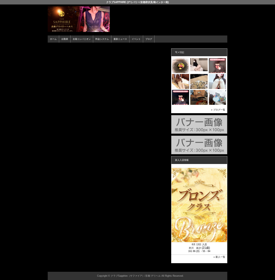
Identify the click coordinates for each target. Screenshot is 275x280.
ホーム (53, 39)
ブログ (148, 39)
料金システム (102, 39)
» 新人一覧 (219, 257)
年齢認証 (53, 45)
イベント (136, 39)
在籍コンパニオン (82, 39)
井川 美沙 (195, 248)
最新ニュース (120, 39)
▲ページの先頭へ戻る (213, 268)
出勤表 (64, 39)
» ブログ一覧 (218, 109)
